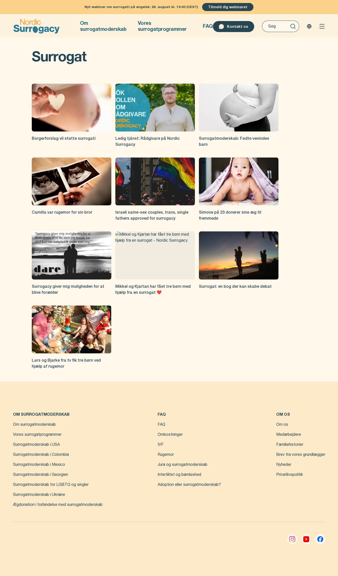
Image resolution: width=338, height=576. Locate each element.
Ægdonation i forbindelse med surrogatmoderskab (58, 504)
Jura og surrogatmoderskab (182, 464)
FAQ (208, 26)
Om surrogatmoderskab (103, 26)
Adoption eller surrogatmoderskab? (189, 484)
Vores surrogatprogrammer (162, 26)
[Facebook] (320, 539)
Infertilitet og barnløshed (179, 474)
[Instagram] (292, 539)
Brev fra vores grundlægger (300, 454)
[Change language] (309, 26)
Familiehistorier (289, 444)
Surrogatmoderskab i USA (36, 444)
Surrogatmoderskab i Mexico (39, 464)
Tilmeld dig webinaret (227, 7)
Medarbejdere (288, 434)
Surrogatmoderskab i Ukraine (39, 494)
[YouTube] (306, 539)
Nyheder (283, 464)
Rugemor (166, 454)
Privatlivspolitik (289, 474)
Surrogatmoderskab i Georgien (40, 474)
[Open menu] (321, 26)
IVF (161, 444)
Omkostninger (170, 434)
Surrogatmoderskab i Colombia (41, 454)
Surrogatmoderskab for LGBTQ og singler (51, 484)
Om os (282, 424)
